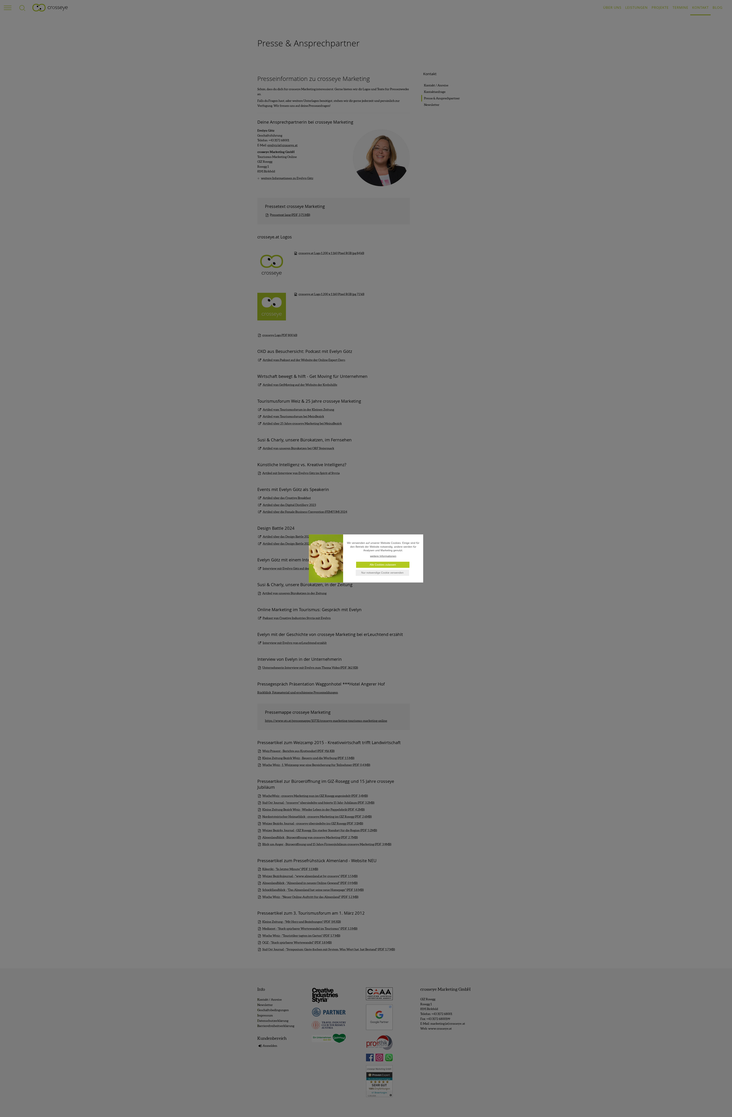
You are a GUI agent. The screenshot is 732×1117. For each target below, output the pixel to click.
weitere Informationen (383, 556)
